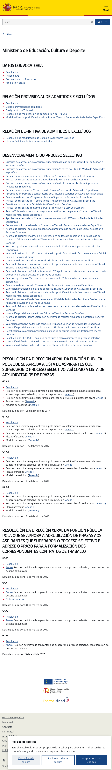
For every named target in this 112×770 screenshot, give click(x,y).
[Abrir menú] (106, 7)
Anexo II (100, 397)
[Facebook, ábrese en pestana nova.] (4, 760)
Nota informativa (15, 599)
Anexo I (69, 394)
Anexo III (30, 401)
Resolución (12, 387)
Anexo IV (35, 404)
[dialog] (59, 752)
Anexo (9, 567)
